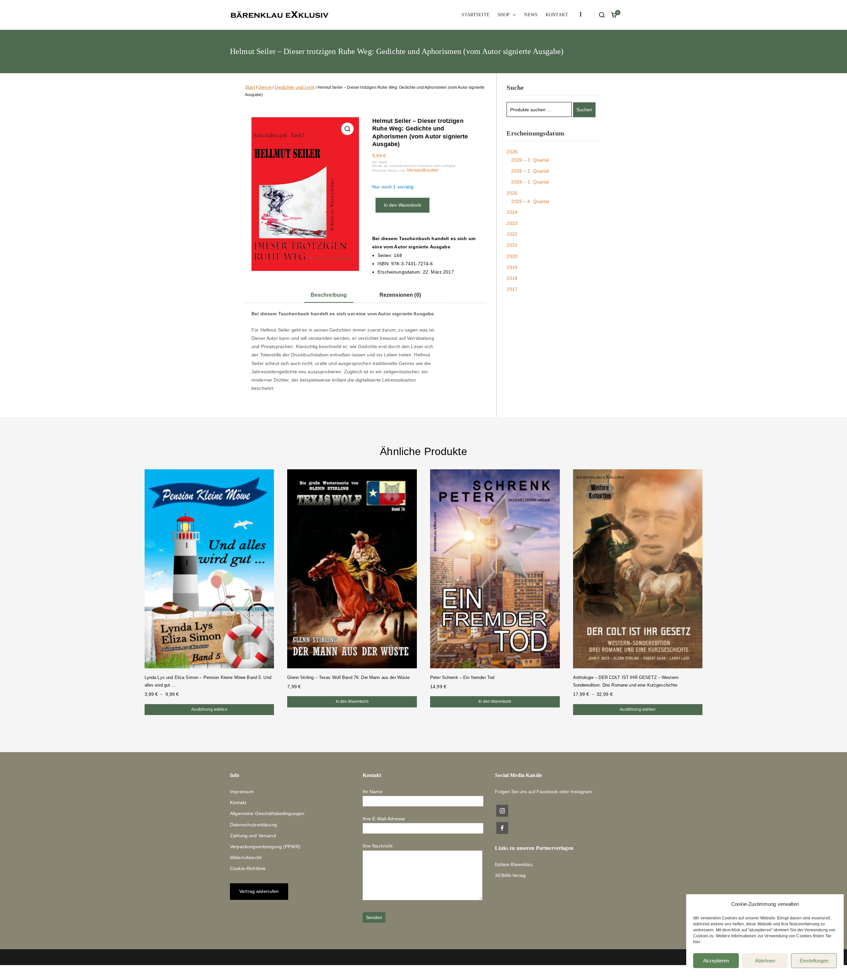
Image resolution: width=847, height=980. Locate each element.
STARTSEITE (475, 14)
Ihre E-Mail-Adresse (384, 818)
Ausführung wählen (209, 709)
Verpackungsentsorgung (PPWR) (265, 846)
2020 (512, 256)
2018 (512, 278)
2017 (512, 289)
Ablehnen (765, 960)
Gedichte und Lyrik (295, 87)
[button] (513, 15)
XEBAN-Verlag (510, 875)
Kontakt (238, 802)
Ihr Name (372, 791)
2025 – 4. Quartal (530, 201)
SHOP (504, 14)
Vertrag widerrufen (259, 891)
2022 (512, 234)
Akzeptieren (716, 960)
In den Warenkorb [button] (352, 701)
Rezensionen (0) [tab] (400, 295)
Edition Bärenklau (513, 864)
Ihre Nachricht (378, 846)
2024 (512, 212)
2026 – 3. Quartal (530, 160)
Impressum (242, 791)
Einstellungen (814, 960)
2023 (512, 223)
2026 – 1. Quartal (530, 181)
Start (250, 87)
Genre (265, 87)
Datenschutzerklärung (253, 824)
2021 (512, 245)
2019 (512, 267)
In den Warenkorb (402, 205)
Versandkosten (422, 170)
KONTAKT (557, 14)
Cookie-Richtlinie (248, 868)
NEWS (531, 14)
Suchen (584, 109)
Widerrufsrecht (245, 857)
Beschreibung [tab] (329, 295)
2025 (512, 193)
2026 (512, 151)
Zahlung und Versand (253, 835)
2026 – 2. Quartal (530, 171)
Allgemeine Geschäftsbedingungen (267, 813)
